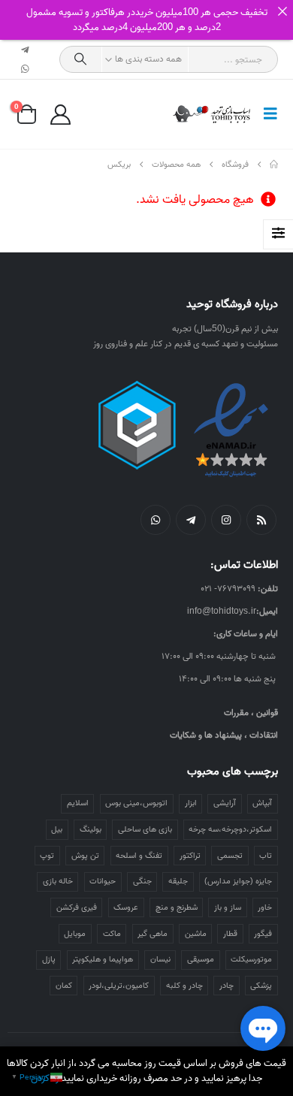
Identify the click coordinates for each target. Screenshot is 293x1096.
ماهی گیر (152, 934)
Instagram (226, 520)
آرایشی (224, 803)
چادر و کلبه (184, 985)
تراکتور (190, 855)
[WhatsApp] (25, 69)
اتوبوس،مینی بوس (136, 803)
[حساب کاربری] (60, 114)
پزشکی (261, 985)
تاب (265, 855)
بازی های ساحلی (145, 829)
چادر (226, 985)
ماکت (112, 934)
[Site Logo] (212, 114)
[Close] (282, 11)
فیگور (263, 934)
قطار (230, 934)
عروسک (125, 907)
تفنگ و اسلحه (139, 855)
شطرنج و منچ (177, 907)
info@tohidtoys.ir (221, 611)
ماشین (196, 934)
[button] (266, 114)
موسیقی (200, 959)
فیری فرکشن (76, 907)
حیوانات (102, 881)
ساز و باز (227, 907)
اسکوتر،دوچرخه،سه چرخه (230, 829)
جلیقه (178, 881)
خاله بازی (58, 881)
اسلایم (78, 803)
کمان (64, 985)
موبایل (75, 934)
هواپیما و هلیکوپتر (102, 959)
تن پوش (85, 855)
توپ (47, 855)
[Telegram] (25, 49)
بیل (56, 829)
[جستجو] (80, 59)
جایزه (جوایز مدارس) (238, 881)
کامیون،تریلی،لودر (119, 985)
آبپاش (262, 803)
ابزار (191, 803)
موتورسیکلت (251, 959)
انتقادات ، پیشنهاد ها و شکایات (224, 735)
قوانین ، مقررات (251, 712)
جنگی (142, 881)
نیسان (160, 959)
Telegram (191, 520)
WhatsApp (155, 520)
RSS (261, 520)
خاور (265, 907)
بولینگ (90, 829)
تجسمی (230, 855)
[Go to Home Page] (274, 164)
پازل (49, 959)
